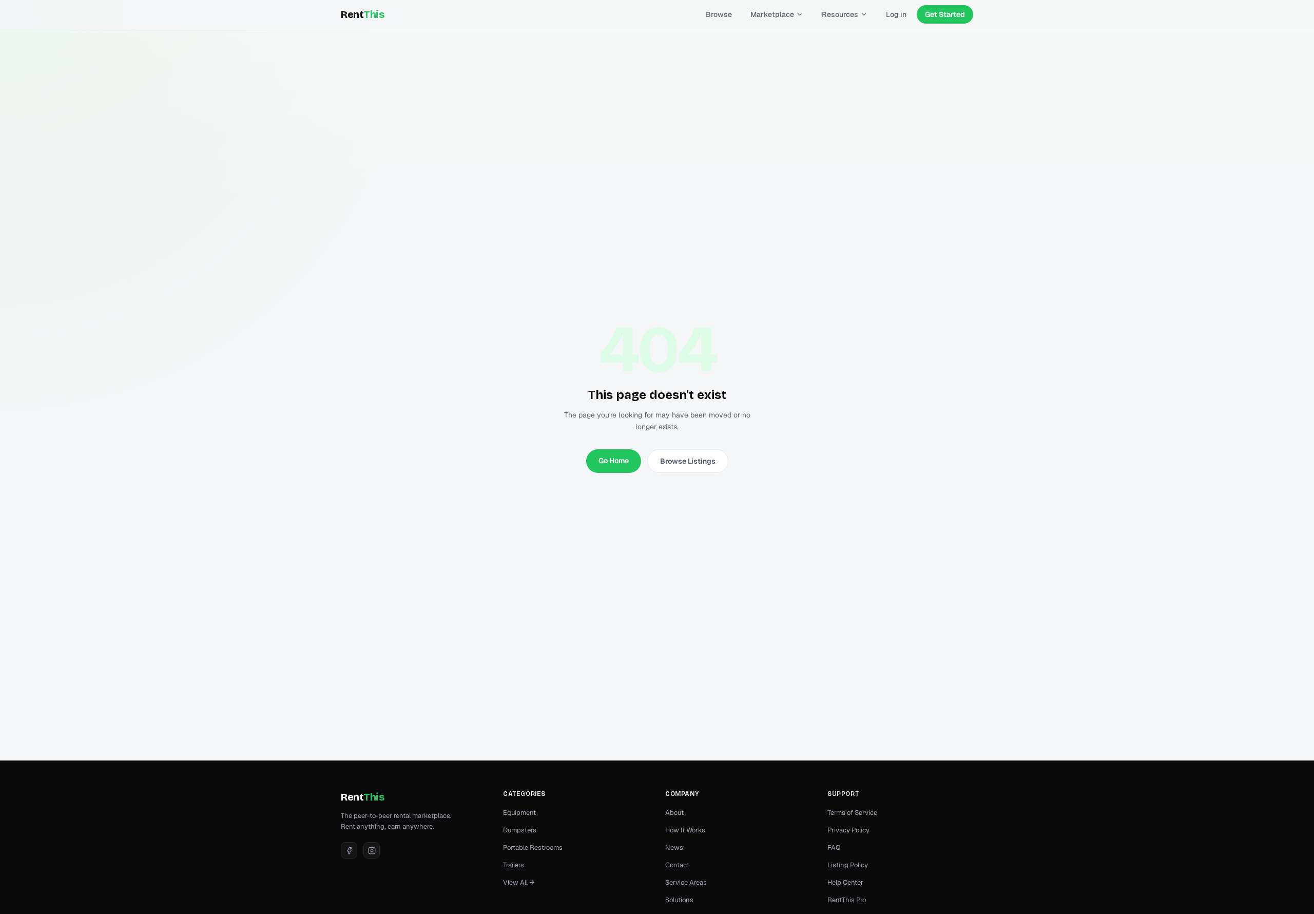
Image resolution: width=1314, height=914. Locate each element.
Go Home (613, 460)
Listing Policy (847, 865)
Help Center (845, 882)
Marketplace (772, 14)
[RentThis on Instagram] (371, 850)
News (674, 847)
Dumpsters (519, 830)
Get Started (945, 14)
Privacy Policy (848, 830)
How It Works (685, 830)
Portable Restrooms (533, 847)
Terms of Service (852, 812)
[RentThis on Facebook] (349, 850)
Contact (677, 865)
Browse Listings (688, 461)
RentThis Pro (846, 900)
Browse (719, 14)
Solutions (679, 900)
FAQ (834, 847)
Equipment (519, 812)
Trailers (513, 865)
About (674, 812)
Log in (896, 14)
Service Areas (686, 882)
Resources (840, 14)
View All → (518, 882)
